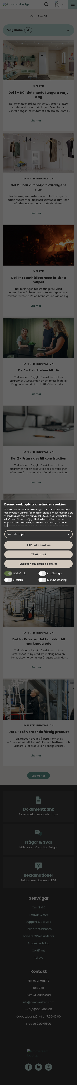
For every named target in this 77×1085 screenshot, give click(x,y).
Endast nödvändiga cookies (38, 564)
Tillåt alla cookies (38, 545)
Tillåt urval (38, 554)
